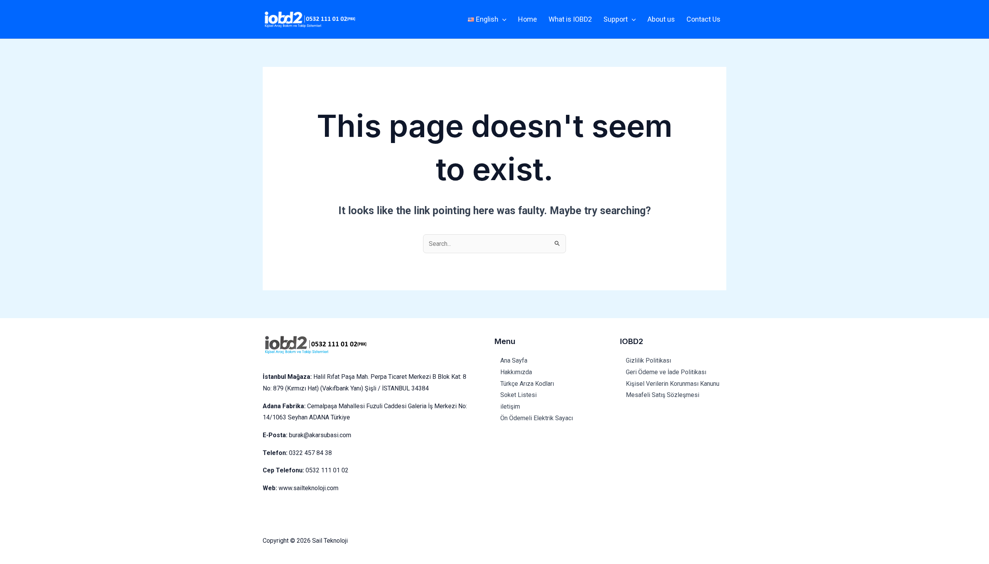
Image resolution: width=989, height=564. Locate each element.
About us (661, 19)
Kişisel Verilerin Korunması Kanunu (672, 383)
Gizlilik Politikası (649, 360)
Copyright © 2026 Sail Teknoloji (305, 540)
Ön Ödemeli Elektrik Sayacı (536, 418)
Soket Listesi (518, 395)
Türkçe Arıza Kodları (527, 383)
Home (527, 19)
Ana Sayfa (513, 360)
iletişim (510, 406)
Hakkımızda (516, 372)
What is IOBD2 (570, 19)
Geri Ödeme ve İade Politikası (667, 372)
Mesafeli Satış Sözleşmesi (663, 395)
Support (615, 19)
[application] (502, 19)
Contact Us (704, 19)
